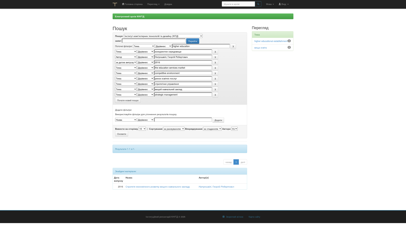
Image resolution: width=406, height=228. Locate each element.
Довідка (168, 4)
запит (118, 40)
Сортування (155, 128)
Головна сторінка (133, 4)
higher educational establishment (271, 41)
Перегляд (152, 4)
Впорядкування (193, 128)
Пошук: (119, 36)
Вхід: (284, 4)
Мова (269, 4)
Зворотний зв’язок (234, 216)
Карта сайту (254, 216)
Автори (226, 128)
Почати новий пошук (127, 100)
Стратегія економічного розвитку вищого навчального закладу (158, 186)
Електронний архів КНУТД (129, 16)
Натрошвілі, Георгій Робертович (216, 186)
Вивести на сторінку (126, 128)
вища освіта (260, 47)
